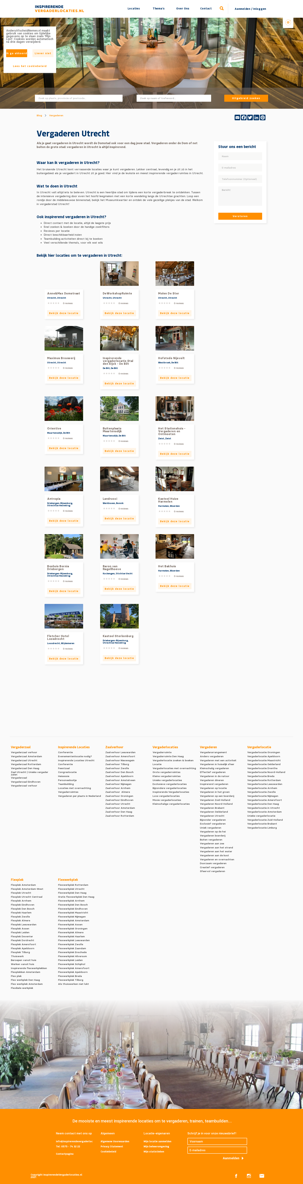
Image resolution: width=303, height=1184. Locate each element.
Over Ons (182, 8)
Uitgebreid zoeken (246, 98)
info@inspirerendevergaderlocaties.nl (74, 1141)
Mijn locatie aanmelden (157, 1141)
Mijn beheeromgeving (156, 1146)
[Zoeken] (221, 8)
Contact (206, 8)
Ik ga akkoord (16, 53)
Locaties (134, 8)
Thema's (159, 8)
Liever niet (43, 53)
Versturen (240, 216)
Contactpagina (64, 1153)
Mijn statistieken (154, 1151)
